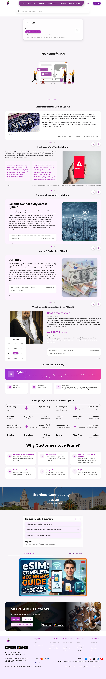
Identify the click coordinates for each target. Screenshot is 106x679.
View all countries (52, 100)
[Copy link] (12, 134)
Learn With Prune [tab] (75, 553)
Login (97, 3)
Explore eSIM (15, 619)
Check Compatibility (34, 31)
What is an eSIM (27, 619)
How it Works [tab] (29, 553)
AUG (14, 339)
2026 (17, 339)
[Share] (9, 134)
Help (78, 519)
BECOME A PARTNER (75, 3)
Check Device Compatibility (21, 624)
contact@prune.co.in (14, 652)
